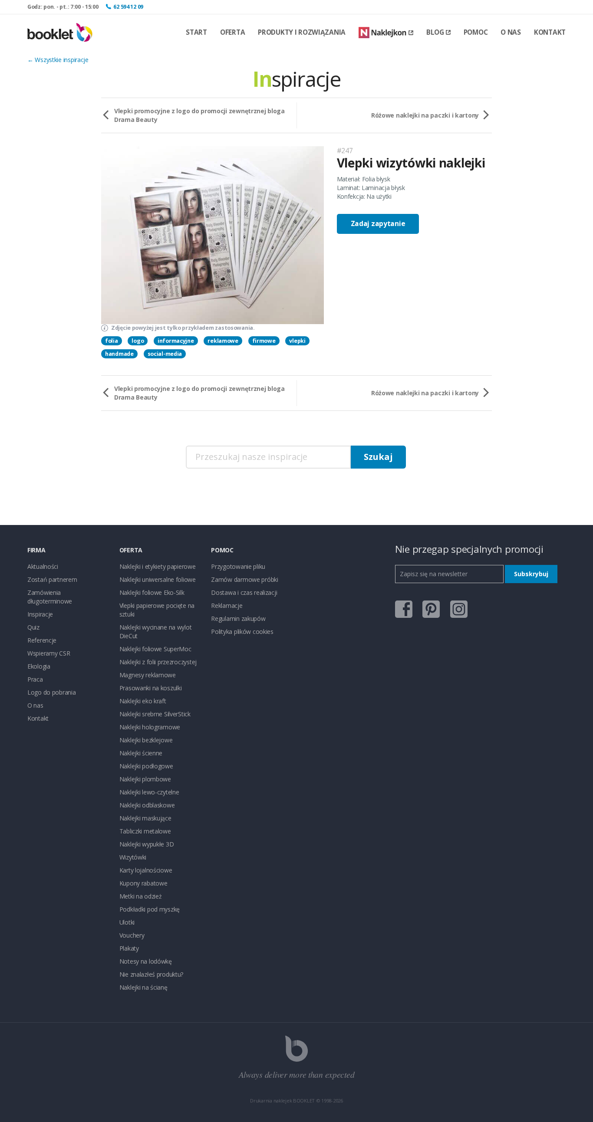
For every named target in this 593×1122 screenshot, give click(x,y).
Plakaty (129, 948)
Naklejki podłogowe (146, 766)
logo (138, 340)
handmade (119, 354)
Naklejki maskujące (145, 818)
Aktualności (42, 566)
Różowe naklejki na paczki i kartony (425, 115)
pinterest (431, 609)
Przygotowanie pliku (238, 566)
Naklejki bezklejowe (146, 740)
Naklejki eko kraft (142, 701)
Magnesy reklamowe (147, 675)
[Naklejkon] (386, 32)
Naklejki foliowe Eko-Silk (151, 592)
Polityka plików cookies (242, 631)
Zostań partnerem (52, 579)
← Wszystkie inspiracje (58, 60)
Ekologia (38, 666)
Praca (35, 679)
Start (196, 32)
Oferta (232, 32)
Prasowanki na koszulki (150, 688)
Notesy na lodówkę (145, 961)
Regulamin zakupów (238, 618)
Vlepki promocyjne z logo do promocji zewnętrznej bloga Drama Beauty (199, 115)
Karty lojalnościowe (145, 870)
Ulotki (127, 922)
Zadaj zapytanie (378, 223)
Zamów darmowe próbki (244, 579)
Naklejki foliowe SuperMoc (155, 649)
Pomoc (476, 32)
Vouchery (132, 935)
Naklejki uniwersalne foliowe (157, 579)
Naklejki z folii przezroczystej (158, 662)
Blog (435, 32)
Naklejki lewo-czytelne (149, 792)
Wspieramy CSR (48, 653)
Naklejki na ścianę (143, 987)
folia (111, 340)
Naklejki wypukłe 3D (146, 844)
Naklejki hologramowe (149, 727)
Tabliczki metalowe (145, 831)
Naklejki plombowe (145, 779)
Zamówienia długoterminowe (49, 596)
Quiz (33, 627)
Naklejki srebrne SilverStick (155, 714)
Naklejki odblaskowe (147, 805)
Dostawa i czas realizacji (244, 592)
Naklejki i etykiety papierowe (157, 566)
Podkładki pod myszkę (149, 909)
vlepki (297, 340)
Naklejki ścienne (141, 753)
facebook (403, 609)
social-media (165, 354)
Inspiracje (40, 614)
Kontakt (550, 32)
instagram (459, 609)
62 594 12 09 (128, 6)
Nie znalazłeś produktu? (151, 974)
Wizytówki (132, 857)
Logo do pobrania (51, 692)
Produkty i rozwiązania (302, 32)
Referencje (41, 640)
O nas (511, 32)
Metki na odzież (140, 896)
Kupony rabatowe (143, 883)
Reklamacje (226, 605)
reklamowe (223, 340)
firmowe (264, 340)
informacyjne (176, 340)
